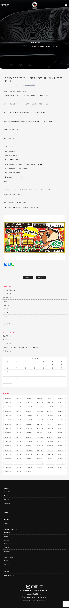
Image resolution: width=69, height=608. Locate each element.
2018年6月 (29, 467)
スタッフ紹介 (7, 519)
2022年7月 (18, 432)
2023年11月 (40, 420)
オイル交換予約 (7, 492)
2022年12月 (29, 428)
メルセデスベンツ (9, 324)
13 (34, 371)
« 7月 (4, 385)
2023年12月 (29, 420)
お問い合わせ (7, 571)
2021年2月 (8, 445)
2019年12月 (29, 454)
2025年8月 (8, 407)
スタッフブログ (19, 47)
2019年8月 (8, 458)
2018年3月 (61, 467)
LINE (5, 5)
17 (7, 375)
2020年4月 (50, 450)
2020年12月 (29, 445)
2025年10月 (50, 402)
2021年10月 (50, 437)
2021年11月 (40, 437)
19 (25, 375)
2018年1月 (18, 471)
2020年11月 (40, 445)
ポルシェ (7, 316)
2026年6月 (29, 398)
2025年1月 (18, 411)
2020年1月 (18, 454)
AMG (5, 301)
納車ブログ (6, 499)
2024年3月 (61, 415)
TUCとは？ (6, 523)
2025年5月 (39, 407)
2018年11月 (40, 463)
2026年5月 (39, 398)
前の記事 (28, 277)
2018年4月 (50, 467)
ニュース (6, 495)
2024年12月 (29, 411)
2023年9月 (61, 420)
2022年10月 (50, 428)
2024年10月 (50, 411)
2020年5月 (39, 450)
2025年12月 (29, 402)
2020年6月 (29, 450)
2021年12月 (29, 437)
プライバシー (7, 568)
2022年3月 (61, 432)
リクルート (6, 564)
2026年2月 (8, 402)
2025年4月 (50, 407)
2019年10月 (50, 454)
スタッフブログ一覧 (30, 85)
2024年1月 (18, 420)
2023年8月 (8, 424)
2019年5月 (39, 458)
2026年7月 (18, 398)
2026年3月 (61, 398)
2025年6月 (29, 407)
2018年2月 (8, 471)
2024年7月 (18, 415)
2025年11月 (40, 402)
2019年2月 (8, 463)
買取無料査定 (7, 551)
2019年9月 (61, 454)
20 (34, 375)
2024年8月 (8, 415)
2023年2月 (8, 428)
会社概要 (6, 560)
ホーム (12, 47)
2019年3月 (61, 458)
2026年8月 (8, 398)
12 (25, 371)
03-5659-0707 (8, 5)
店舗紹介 (6, 512)
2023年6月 (29, 424)
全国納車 (6, 536)
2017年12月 (29, 471)
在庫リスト (2, 5)
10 (7, 371)
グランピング (7, 343)
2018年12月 (29, 463)
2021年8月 (8, 441)
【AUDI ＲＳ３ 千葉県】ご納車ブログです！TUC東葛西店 (20, 347)
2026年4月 (50, 398)
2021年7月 (18, 441)
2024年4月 (50, 415)
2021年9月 (61, 437)
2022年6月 (29, 432)
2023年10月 (50, 420)
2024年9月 (61, 411)
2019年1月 (18, 463)
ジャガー (7, 313)
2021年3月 (61, 441)
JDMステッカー (7, 351)
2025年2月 (8, 411)
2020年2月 (8, 454)
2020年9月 (61, 445)
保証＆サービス (7, 532)
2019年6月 (29, 458)
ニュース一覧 (7, 294)
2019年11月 (40, 454)
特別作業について (8, 540)
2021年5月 (39, 441)
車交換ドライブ (7, 336)
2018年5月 (39, 467)
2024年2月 (8, 420)
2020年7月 (18, 450)
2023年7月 (18, 424)
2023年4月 (50, 424)
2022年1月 (18, 437)
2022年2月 (8, 437)
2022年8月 (8, 432)
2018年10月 (50, 463)
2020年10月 (50, 445)
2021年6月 (29, 441)
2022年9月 (61, 428)
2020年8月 (8, 450)
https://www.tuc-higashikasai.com (36, 600)
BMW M (6, 305)
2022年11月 (40, 428)
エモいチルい (7, 340)
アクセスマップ (7, 516)
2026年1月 (18, 402)
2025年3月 (61, 407)
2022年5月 (39, 432)
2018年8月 (8, 467)
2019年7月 (18, 458)
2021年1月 (18, 445)
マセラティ (7, 320)
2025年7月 (18, 407)
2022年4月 (50, 432)
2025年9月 (61, 402)
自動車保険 (6, 547)
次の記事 (40, 277)
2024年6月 (29, 415)
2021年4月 (50, 441)
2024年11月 (40, 411)
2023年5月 (39, 424)
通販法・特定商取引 (9, 575)
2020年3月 (61, 450)
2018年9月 (61, 463)
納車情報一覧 (7, 297)
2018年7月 (18, 467)
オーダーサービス (8, 544)
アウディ (7, 309)
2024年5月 (39, 415)
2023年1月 (18, 428)
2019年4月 (50, 458)
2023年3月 (61, 424)
